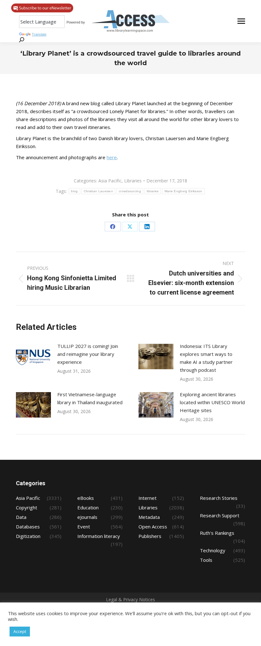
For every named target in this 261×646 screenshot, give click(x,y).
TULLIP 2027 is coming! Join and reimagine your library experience (87, 354)
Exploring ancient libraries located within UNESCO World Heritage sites (212, 402)
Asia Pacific (110, 181)
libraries (153, 191)
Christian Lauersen (98, 191)
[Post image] (33, 356)
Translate (39, 34)
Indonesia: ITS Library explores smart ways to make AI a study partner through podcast (206, 358)
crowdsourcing (130, 191)
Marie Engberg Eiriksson (183, 191)
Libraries (133, 181)
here (112, 157)
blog (74, 191)
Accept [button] (19, 631)
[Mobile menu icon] (241, 21)
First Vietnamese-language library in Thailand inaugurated (90, 398)
